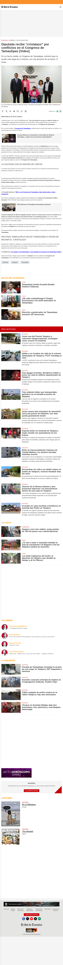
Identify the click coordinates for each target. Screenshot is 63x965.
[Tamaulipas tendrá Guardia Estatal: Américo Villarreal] (11, 287)
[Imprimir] (25, 111)
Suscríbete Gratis (31, 790)
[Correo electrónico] (17, 111)
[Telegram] (14, 111)
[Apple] (35, 918)
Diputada (5, 262)
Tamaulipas (25, 262)
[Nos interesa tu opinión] (31, 904)
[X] (6, 111)
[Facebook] (2, 111)
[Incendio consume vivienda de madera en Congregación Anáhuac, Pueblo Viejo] (11, 682)
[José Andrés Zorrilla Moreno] (4, 627)
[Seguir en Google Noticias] (60, 111)
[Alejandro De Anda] (4, 644)
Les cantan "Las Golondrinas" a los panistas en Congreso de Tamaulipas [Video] (36, 252)
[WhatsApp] (10, 111)
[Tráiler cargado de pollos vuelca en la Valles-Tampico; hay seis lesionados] (11, 694)
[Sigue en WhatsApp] (57, 111)
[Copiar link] (21, 111)
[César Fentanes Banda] (4, 652)
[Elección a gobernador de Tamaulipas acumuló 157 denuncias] (11, 314)
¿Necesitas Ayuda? (31, 914)
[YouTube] (31, 918)
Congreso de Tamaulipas (23, 128)
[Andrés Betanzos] (4, 635)
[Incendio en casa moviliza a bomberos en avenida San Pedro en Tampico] (11, 510)
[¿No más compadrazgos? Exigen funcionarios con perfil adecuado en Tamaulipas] (11, 301)
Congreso (15, 262)
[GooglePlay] (39, 918)
